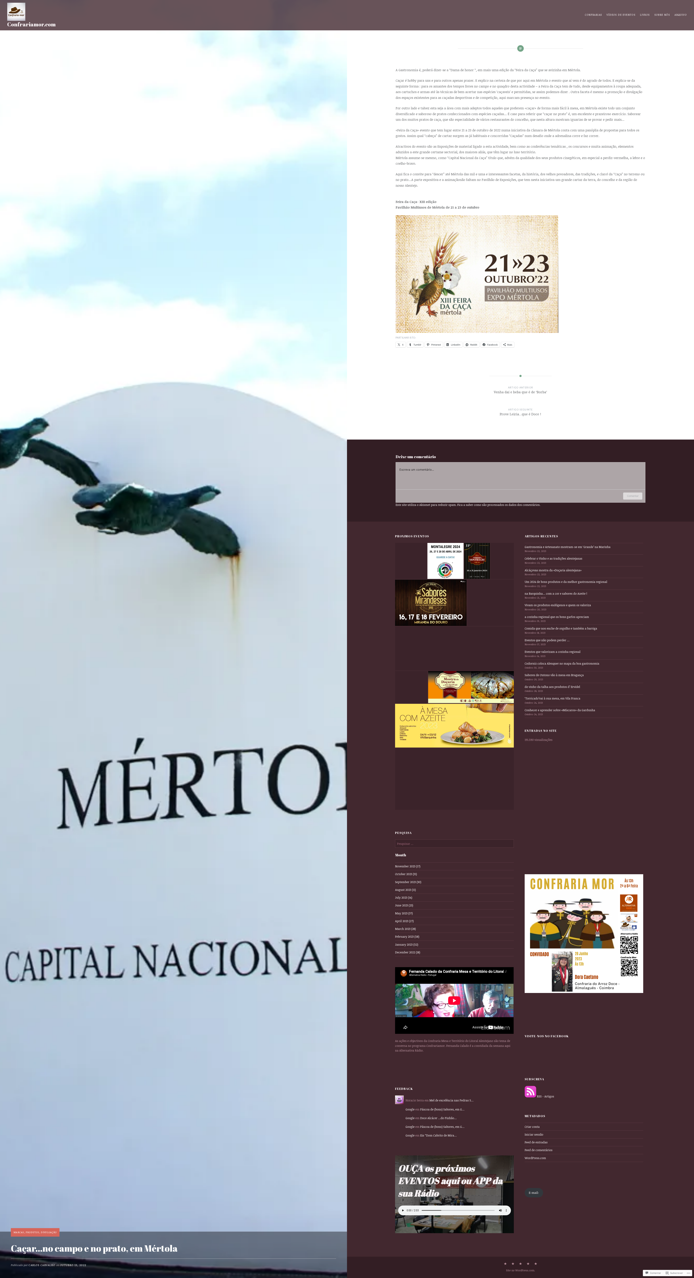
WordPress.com (535, 1158)
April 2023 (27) (404, 921)
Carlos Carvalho (42, 1265)
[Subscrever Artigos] (530, 1096)
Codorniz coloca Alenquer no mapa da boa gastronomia (562, 663)
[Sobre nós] (535, 1264)
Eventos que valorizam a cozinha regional (553, 652)
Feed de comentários (538, 1150)
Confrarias (593, 14)
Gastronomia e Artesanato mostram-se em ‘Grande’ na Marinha (568, 547)
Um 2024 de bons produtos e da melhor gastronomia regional (566, 582)
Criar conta (532, 1127)
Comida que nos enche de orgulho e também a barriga (561, 628)
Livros (645, 14)
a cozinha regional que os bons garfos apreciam (557, 617)
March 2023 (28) (405, 929)
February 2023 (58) (407, 937)
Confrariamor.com (31, 24)
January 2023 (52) (406, 945)
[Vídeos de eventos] (513, 1264)
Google (410, 1109)
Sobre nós (662, 14)
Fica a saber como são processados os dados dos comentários (498, 505)
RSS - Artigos (545, 1096)
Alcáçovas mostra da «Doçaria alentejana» (553, 570)
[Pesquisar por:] (454, 844)
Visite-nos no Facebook (547, 1036)
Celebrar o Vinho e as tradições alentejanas (553, 558)
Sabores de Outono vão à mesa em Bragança (554, 675)
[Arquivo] (528, 1264)
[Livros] (520, 1264)
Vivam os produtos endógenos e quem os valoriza (558, 605)
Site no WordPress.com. (520, 1270)
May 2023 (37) (404, 913)
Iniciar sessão (534, 1134)
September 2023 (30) (408, 882)
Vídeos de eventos (621, 14)
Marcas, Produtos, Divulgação (35, 1232)
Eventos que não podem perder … (547, 640)
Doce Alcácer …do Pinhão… (438, 1118)
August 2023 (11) (405, 890)
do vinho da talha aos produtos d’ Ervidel (552, 687)
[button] (411, 561)
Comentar (633, 495)
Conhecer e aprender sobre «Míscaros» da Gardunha (560, 710)
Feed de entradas (536, 1142)
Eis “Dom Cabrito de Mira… (438, 1135)
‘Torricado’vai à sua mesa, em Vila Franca (552, 698)
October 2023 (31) (406, 874)
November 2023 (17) (407, 866)
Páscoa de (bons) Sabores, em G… (442, 1109)
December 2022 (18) (407, 952)
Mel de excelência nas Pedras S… (451, 1100)
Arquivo (680, 14)
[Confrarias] (505, 1264)
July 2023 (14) (403, 898)
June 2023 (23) (404, 905)
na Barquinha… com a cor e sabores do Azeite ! (556, 594)
